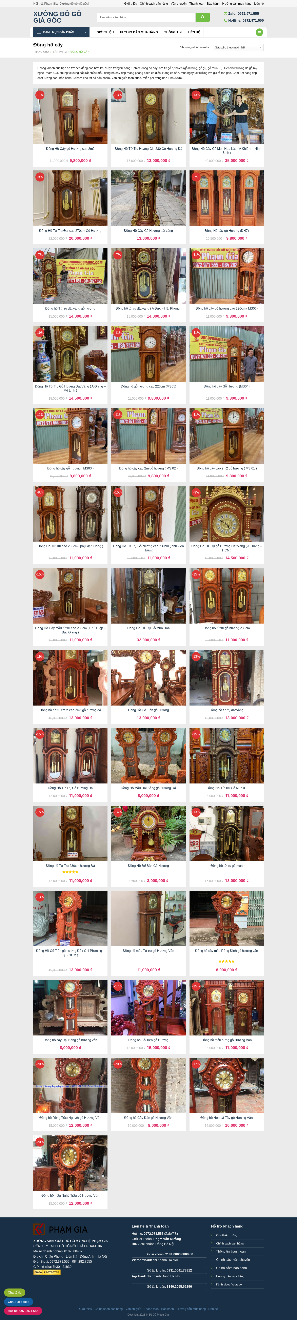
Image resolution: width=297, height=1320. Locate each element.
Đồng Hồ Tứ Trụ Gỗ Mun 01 (227, 788)
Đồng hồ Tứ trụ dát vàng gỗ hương (70, 308)
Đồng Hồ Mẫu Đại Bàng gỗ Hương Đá (148, 788)
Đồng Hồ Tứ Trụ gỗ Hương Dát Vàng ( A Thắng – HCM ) (226, 548)
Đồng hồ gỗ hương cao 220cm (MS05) (148, 386)
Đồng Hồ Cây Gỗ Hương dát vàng (148, 230)
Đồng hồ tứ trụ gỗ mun (227, 865)
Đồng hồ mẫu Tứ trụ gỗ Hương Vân (148, 950)
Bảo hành (213, 3)
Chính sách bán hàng (154, 3)
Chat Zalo (14, 1292)
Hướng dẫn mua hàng (236, 3)
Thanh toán (196, 3)
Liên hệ (259, 3)
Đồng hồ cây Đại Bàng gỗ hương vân (70, 1040)
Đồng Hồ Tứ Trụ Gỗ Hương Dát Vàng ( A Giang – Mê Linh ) (70, 388)
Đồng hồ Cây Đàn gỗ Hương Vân (148, 1117)
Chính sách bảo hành (231, 1268)
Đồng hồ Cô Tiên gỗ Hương (148, 1040)
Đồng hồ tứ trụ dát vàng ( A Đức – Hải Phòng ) (148, 308)
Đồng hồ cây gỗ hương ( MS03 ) (70, 468)
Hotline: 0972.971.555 (23, 1311)
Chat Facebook (18, 1301)
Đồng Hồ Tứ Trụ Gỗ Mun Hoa (148, 628)
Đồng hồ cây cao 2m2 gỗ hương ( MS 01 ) (227, 468)
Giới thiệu (130, 3)
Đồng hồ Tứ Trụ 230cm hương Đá (70, 865)
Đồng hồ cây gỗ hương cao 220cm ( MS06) (227, 308)
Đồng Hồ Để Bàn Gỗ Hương (148, 865)
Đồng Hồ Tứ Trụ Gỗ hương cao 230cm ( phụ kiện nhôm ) (148, 548)
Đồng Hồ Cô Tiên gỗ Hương (148, 710)
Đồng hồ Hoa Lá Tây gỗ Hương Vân (226, 1117)
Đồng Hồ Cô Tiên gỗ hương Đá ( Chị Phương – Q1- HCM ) (70, 953)
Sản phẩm (60, 51)
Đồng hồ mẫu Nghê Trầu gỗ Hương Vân (70, 1195)
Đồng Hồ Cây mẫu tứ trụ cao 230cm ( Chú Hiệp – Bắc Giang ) (70, 630)
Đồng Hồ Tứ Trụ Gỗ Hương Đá (70, 788)
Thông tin (173, 32)
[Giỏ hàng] (259, 32)
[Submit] (203, 17)
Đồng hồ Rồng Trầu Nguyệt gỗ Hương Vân (70, 1117)
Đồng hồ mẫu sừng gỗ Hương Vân (227, 1040)
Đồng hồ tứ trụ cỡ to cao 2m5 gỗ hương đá (70, 710)
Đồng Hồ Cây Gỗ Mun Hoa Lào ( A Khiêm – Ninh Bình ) (226, 151)
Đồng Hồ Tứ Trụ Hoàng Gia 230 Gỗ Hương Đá (148, 148)
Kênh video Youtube (229, 1284)
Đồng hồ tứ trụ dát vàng (226, 710)
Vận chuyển (178, 3)
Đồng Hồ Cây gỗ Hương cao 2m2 (70, 148)
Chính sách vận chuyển (233, 1259)
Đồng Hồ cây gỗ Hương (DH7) (227, 230)
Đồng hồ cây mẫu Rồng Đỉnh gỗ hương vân (226, 950)
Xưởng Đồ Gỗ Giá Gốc (57, 17)
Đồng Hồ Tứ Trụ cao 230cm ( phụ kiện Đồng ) (70, 546)
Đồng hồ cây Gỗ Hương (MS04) (227, 386)
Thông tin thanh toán (231, 1251)
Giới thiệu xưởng (227, 1235)
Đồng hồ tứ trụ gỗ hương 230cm (226, 628)
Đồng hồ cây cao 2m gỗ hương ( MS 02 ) (148, 468)
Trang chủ (41, 51)
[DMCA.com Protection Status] (47, 1272)
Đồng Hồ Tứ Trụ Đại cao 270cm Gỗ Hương (70, 230)
